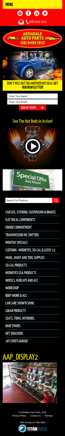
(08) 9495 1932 (38, 22)
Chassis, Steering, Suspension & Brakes (30, 212)
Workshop (12, 287)
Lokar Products (15, 310)
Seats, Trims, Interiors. (20, 318)
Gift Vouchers (14, 333)
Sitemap (49, 416)
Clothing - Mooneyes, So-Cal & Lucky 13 (30, 250)
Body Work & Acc (16, 295)
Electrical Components (20, 219)
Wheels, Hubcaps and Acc (21, 280)
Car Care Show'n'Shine (19, 303)
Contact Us (35, 416)
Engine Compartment (18, 227)
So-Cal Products (16, 265)
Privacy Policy (19, 416)
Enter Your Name (18, 96)
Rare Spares (13, 325)
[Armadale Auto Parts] (32, 38)
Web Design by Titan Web (32, 422)
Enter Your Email (18, 102)
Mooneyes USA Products (20, 272)
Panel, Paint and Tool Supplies (25, 257)
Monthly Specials (16, 242)
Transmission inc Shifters (22, 234)
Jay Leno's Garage (16, 341)
